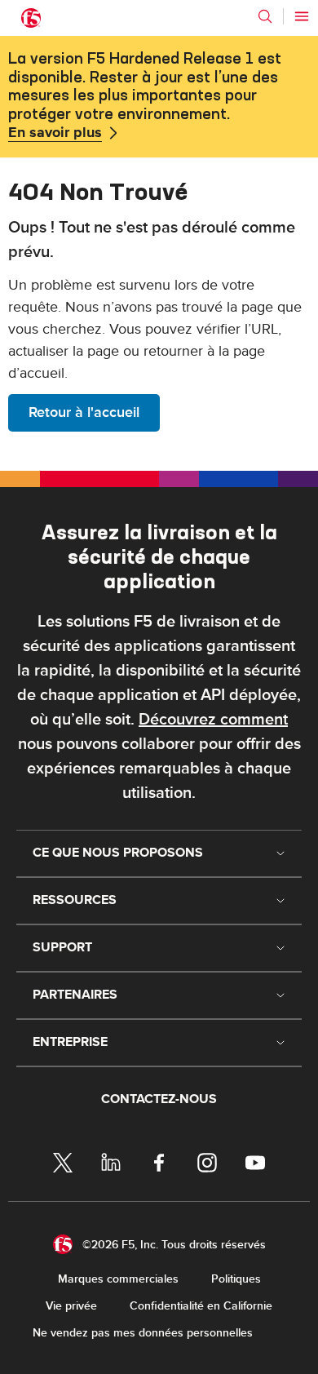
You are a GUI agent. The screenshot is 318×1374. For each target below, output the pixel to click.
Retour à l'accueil (84, 412)
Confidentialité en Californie (201, 1306)
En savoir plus (55, 133)
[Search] (265, 16)
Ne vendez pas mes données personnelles (143, 1333)
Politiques (236, 1279)
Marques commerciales (118, 1279)
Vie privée (71, 1306)
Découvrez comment (213, 719)
